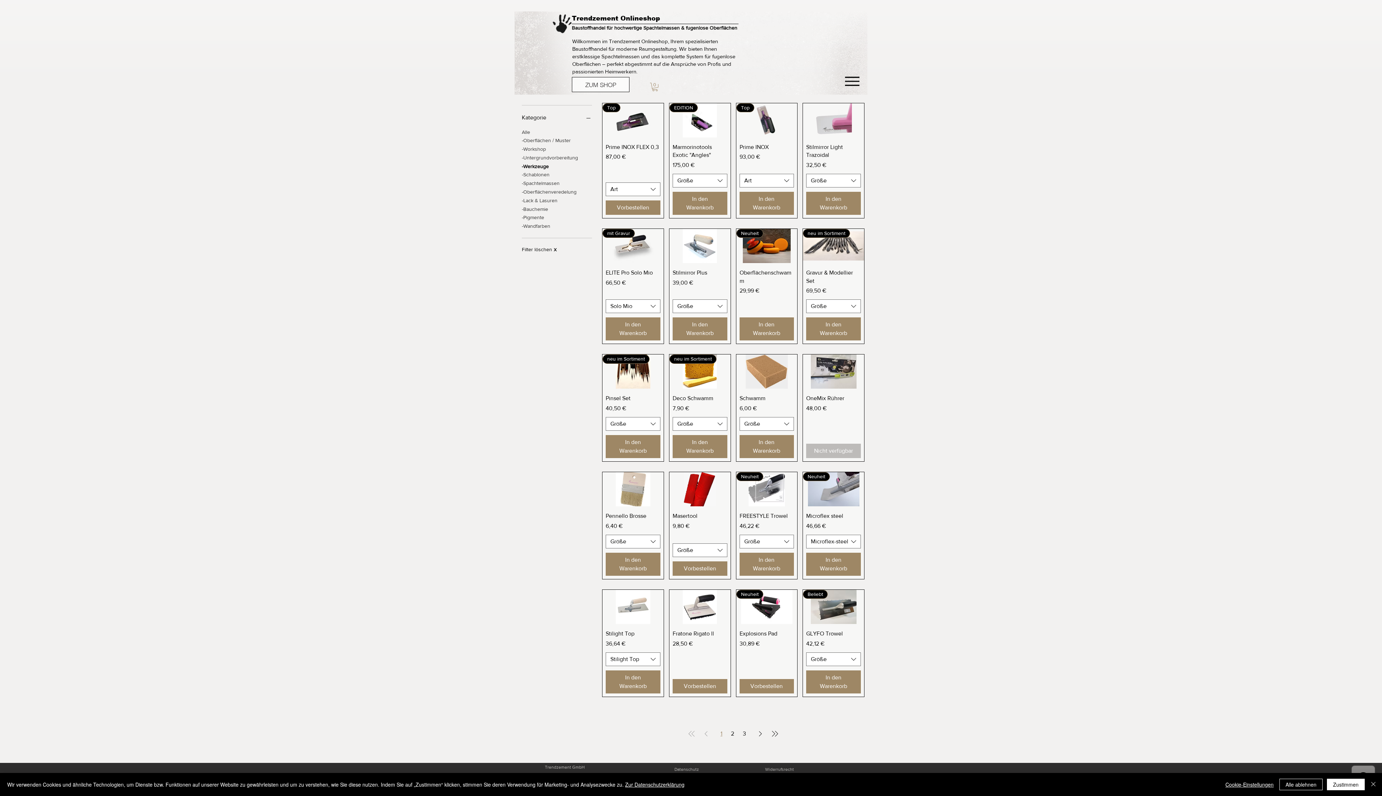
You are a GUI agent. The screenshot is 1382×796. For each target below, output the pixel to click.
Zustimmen (1346, 784)
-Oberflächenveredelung (549, 192)
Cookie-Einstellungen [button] (1249, 784)
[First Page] (691, 734)
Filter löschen (539, 249)
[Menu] (852, 81)
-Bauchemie (535, 209)
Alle (526, 132)
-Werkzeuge (535, 166)
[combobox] (633, 189)
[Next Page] (760, 734)
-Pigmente (533, 217)
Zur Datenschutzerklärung (655, 784)
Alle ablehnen (1301, 784)
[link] (655, 87)
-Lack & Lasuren (539, 200)
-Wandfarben (536, 226)
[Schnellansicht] (833, 120)
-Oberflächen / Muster (546, 140)
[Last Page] (775, 734)
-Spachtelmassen (541, 183)
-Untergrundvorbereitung (550, 157)
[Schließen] (1373, 784)
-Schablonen (536, 174)
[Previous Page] (706, 734)
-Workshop (534, 149)
